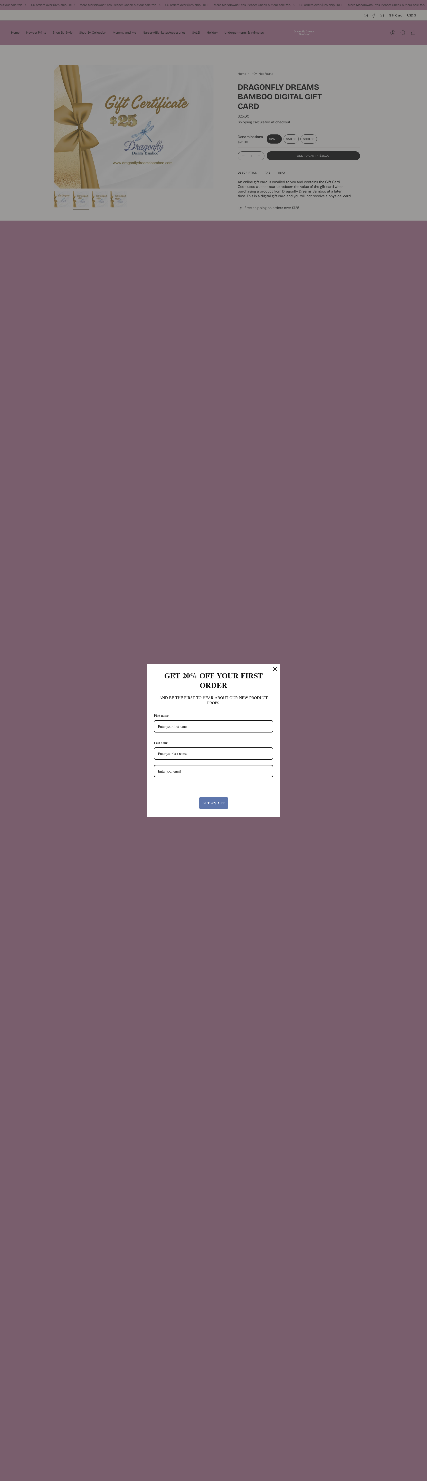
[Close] (275, 669)
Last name (161, 742)
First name (161, 715)
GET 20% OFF (214, 803)
